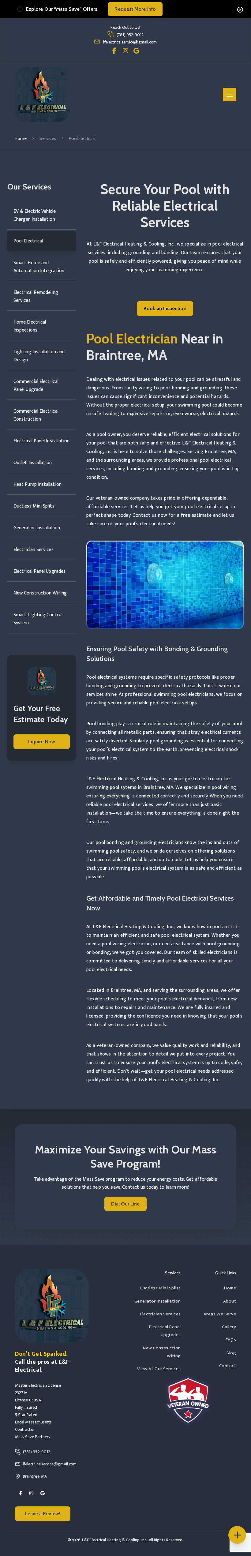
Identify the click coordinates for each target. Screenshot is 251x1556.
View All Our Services (159, 1369)
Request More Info (134, 9)
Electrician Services (33, 550)
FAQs (231, 1340)
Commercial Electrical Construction (35, 415)
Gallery (229, 1327)
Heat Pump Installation (37, 484)
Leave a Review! (42, 1514)
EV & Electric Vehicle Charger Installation (34, 215)
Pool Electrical (28, 241)
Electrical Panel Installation (41, 441)
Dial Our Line (125, 1204)
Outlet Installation (32, 463)
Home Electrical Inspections (29, 326)
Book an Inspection (165, 308)
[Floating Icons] (237, 1535)
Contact (227, 1366)
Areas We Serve (220, 1314)
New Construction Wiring (40, 593)
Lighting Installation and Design (39, 356)
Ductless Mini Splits (33, 506)
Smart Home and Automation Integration (38, 267)
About (229, 1301)
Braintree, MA (35, 1476)
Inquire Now (41, 741)
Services (47, 138)
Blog (231, 1353)
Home (21, 138)
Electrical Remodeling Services (35, 296)
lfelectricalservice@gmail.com (130, 42)
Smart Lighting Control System (37, 619)
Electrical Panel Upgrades (39, 571)
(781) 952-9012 (130, 34)
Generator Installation (36, 528)
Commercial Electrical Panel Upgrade (35, 385)
